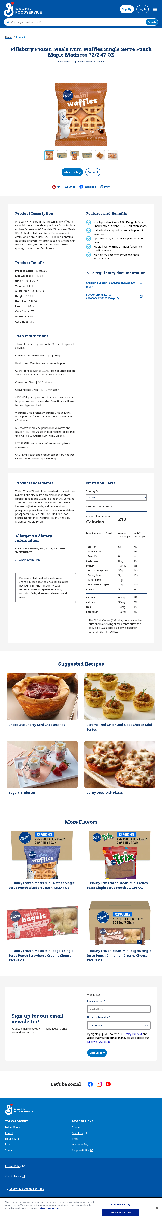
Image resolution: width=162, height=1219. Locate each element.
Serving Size (93, 491)
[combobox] (77, 22)
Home (8, 36)
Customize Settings (120, 1204)
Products (21, 36)
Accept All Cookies (121, 1212)
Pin (58, 187)
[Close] (156, 1207)
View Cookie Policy (49, 1208)
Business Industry (98, 1017)
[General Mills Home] (19, 1110)
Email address (96, 1000)
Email (72, 187)
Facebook (90, 187)
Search (152, 22)
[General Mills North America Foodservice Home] (23, 9)
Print (107, 187)
